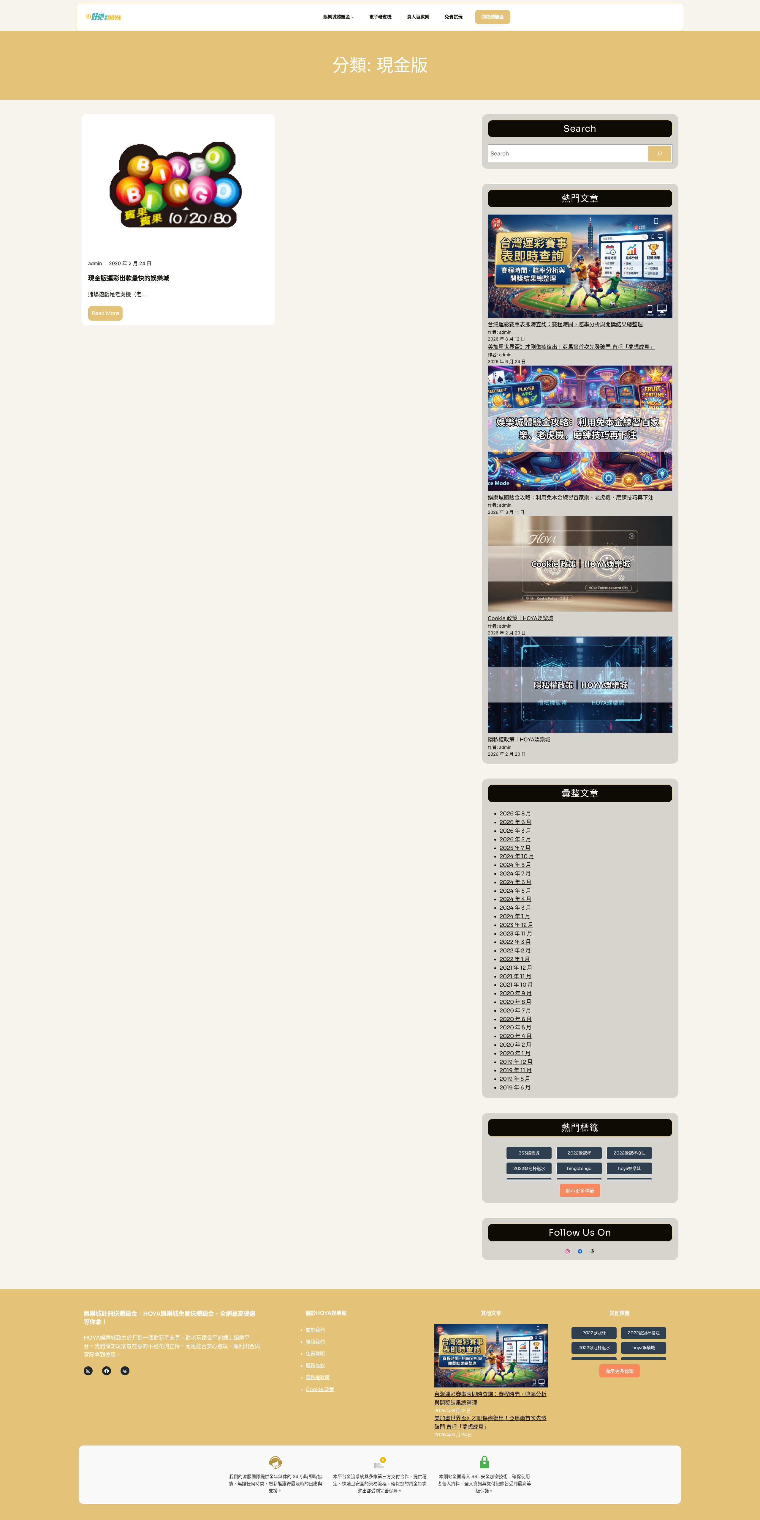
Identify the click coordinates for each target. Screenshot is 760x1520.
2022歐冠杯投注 (629, 1153)
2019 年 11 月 (516, 1070)
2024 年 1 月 (515, 916)
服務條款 (315, 1366)
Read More (107, 315)
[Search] (659, 153)
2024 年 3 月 (515, 908)
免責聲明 (315, 1354)
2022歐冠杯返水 (529, 1168)
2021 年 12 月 (516, 968)
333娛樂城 (529, 1153)
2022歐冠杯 (579, 1153)
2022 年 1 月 (515, 959)
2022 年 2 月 (515, 950)
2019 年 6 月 (515, 1087)
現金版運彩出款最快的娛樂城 (128, 278)
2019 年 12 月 (516, 1062)
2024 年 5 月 (515, 891)
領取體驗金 (493, 17)
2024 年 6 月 (515, 882)
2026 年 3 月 (515, 831)
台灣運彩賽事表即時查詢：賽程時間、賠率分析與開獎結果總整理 (565, 324)
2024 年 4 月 (515, 899)
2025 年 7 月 (515, 848)
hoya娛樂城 (629, 1168)
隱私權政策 (318, 1377)
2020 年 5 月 (515, 1027)
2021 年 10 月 (516, 985)
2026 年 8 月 (515, 813)
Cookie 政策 (320, 1389)
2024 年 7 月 (515, 873)
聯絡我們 (315, 1342)
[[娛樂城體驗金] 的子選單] (352, 17)
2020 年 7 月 (515, 1010)
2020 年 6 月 (516, 1019)
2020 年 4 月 (516, 1036)
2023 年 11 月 (516, 933)
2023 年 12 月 (516, 925)
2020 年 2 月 (515, 1045)
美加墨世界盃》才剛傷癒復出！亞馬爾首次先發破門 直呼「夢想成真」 (571, 347)
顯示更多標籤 (580, 1190)
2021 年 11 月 (515, 976)
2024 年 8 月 (515, 865)
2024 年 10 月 (517, 856)
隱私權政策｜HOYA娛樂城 (519, 739)
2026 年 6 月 (515, 822)
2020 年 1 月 (515, 1053)
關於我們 (315, 1330)
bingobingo (579, 1168)
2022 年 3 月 (515, 942)
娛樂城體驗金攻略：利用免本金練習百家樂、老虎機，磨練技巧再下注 (570, 497)
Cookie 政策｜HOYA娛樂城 (520, 618)
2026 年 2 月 (515, 839)
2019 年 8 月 (515, 1079)
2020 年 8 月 (515, 1002)
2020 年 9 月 (516, 993)
